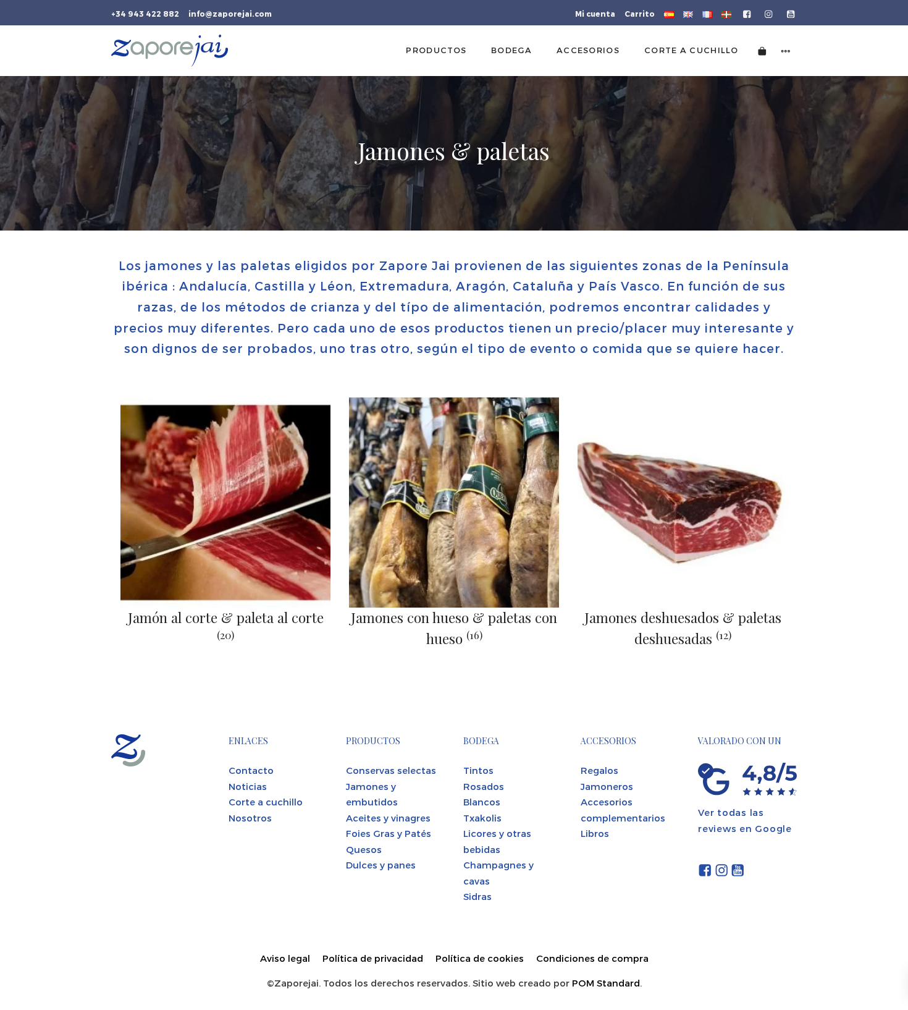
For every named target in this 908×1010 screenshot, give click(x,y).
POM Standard (606, 982)
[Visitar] (747, 13)
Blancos (481, 801)
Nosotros (250, 817)
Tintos (478, 770)
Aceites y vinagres (388, 817)
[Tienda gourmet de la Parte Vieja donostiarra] (169, 51)
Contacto (251, 770)
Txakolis (482, 817)
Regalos (599, 770)
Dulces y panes (381, 864)
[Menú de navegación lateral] (786, 50)
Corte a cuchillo (266, 801)
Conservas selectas (391, 770)
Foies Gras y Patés (388, 833)
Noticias (248, 786)
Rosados (483, 786)
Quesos (364, 849)
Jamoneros (607, 786)
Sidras (477, 896)
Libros (595, 833)
